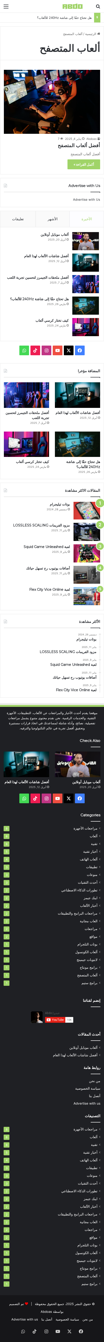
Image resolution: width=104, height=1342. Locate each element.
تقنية (94, 844)
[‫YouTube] (57, 350)
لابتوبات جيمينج (87, 960)
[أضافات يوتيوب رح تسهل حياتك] (87, 574)
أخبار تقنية (90, 851)
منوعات (92, 875)
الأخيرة (87, 219)
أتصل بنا (94, 1096)
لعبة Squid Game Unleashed (47, 547)
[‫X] (69, 350)
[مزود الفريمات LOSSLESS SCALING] (87, 532)
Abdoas (91, 139)
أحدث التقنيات (87, 882)
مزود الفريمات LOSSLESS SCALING (41, 525)
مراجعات (91, 929)
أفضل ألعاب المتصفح (79, 145)
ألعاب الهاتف (88, 859)
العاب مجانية (88, 921)
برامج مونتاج (88, 967)
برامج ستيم (89, 983)
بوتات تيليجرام (60, 504)
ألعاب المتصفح (87, 975)
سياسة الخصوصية (87, 1088)
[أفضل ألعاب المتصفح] (52, 102)
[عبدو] (72, 6)
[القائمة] (6, 8)
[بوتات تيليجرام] (87, 510)
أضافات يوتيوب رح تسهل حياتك (48, 568)
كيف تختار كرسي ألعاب (52, 320)
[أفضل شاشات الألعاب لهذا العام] (85, 263)
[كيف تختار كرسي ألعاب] (85, 327)
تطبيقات (91, 867)
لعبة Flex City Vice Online (49, 589)
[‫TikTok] (35, 350)
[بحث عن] (98, 8)
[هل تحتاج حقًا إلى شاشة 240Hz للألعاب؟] (85, 306)
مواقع (93, 936)
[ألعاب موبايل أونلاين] (85, 241)
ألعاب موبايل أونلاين (55, 234)
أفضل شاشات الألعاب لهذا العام (46, 256)
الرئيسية (91, 34)
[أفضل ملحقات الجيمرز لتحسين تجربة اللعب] (85, 284)
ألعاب (93, 836)
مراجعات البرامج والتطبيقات (77, 913)
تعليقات (18, 219)
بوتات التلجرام (87, 944)
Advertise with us (87, 1103)
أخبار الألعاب (88, 906)
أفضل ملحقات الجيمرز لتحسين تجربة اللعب (38, 277)
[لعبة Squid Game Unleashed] (87, 553)
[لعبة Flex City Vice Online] (87, 596)
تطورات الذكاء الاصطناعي (79, 890)
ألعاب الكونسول (86, 952)
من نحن (94, 1081)
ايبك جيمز (90, 898)
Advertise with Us (86, 199)
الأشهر (53, 219)
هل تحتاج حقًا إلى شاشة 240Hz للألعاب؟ (64, 18)
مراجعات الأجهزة (85, 828)
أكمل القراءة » (84, 164)
